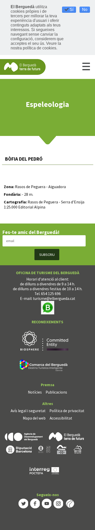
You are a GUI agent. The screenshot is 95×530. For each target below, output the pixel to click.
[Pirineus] (61, 449)
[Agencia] (24, 436)
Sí (71, 9)
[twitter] (23, 503)
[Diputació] (19, 449)
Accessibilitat (61, 418)
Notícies (35, 392)
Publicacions (56, 392)
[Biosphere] (44, 340)
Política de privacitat (66, 410)
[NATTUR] (77, 449)
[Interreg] (44, 470)
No (84, 9)
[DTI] (44, 366)
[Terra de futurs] (66, 436)
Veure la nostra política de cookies (36, 45)
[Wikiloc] (70, 503)
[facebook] (35, 503)
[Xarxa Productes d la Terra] (44, 449)
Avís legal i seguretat (28, 410)
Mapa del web (34, 418)
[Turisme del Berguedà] (23, 66)
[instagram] (58, 503)
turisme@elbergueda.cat (54, 298)
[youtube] (46, 503)
